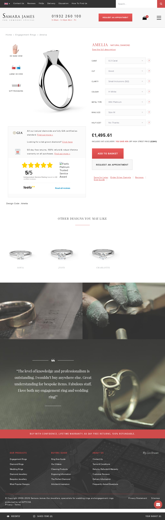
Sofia (20, 267)
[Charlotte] (103, 236)
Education (63, 3)
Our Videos (56, 464)
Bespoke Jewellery (18, 479)
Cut (93, 71)
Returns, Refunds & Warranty (105, 469)
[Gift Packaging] (16, 84)
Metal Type (97, 102)
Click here (67, 142)
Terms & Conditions (101, 464)
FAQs (41, 3)
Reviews (31, 3)
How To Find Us (79, 3)
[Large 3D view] (16, 66)
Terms (18, 504)
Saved (45, 516)
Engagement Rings (25, 34)
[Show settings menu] (85, 111)
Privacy (9, 504)
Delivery (51, 3)
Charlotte (103, 267)
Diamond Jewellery (18, 474)
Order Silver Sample (120, 177)
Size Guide (99, 179)
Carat (94, 61)
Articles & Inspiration (60, 484)
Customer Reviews (101, 474)
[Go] (161, 4)
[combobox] (136, 4)
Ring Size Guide (58, 459)
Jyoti (62, 267)
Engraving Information (61, 474)
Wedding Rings (16, 469)
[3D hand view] (16, 49)
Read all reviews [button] (62, 188)
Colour (95, 92)
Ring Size (96, 113)
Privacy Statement (137, 498)
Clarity (95, 82)
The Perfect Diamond (60, 479)
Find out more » (45, 135)
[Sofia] (20, 236)
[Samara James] (18, 17)
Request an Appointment (115, 17)
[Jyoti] (61, 236)
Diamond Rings (17, 464)
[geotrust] (151, 453)
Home (9, 34)
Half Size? (96, 123)
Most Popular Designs (19, 484)
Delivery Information (102, 479)
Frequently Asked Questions (105, 484)
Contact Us (18, 3)
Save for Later (101, 177)
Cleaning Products (59, 469)
